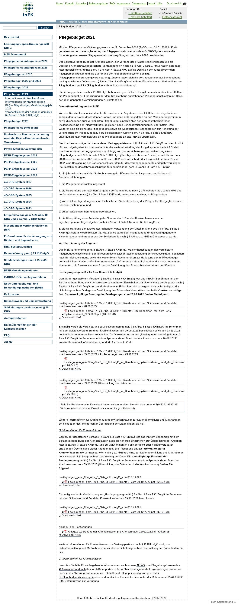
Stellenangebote (98, 3)
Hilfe (159, 3)
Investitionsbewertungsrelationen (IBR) (26, 227)
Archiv (8, 341)
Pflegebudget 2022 (16, 87)
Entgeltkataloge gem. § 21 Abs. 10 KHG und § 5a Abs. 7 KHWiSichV (26, 216)
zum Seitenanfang (222, 601)
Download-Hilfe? (71, 317)
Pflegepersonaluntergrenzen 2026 (25, 61)
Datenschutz (139, 3)
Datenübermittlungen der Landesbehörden (20, 326)
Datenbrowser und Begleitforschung (27, 300)
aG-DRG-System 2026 (18, 188)
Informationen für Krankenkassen (81, 558)
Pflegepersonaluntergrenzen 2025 (25, 67)
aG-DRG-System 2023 (18, 208)
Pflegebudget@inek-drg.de (78, 577)
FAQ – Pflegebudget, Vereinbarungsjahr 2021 (29, 107)
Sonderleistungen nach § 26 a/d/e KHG (25, 261)
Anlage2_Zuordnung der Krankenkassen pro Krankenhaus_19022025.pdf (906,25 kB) (118, 531)
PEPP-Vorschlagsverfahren (21, 270)
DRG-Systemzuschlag (18, 246)
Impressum (123, 3)
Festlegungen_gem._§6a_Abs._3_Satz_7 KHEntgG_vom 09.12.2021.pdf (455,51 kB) (118, 511)
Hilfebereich (128, 408)
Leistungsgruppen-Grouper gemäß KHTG (26, 45)
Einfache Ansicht (172, 16)
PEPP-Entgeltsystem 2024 (20, 168)
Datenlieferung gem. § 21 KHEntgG (26, 253)
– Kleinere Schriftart (140, 16)
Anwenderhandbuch (73, 569)
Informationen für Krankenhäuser (81, 430)
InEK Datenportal (15, 54)
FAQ (142, 565)
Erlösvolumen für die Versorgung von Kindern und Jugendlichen (28, 238)
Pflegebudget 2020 (16, 121)
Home (59, 3)
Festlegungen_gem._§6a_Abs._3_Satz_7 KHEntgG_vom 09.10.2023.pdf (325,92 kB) (118, 481)
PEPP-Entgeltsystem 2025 (20, 161)
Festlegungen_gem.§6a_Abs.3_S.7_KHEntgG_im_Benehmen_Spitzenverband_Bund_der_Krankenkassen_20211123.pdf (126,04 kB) (136, 364)
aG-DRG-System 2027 (18, 181)
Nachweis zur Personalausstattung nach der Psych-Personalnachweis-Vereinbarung (27, 138)
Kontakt (69, 3)
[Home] (28, 15)
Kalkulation (11, 294)
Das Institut (11, 37)
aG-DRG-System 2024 (18, 201)
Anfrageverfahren (15, 317)
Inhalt (151, 3)
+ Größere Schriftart (140, 12)
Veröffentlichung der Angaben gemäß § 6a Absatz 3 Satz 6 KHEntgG (28, 113)
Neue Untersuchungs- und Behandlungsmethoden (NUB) (23, 285)
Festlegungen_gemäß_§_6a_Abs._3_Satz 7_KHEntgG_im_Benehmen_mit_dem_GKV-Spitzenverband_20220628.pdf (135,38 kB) (118, 312)
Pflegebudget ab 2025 (18, 74)
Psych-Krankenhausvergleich (23, 148)
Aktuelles (81, 3)
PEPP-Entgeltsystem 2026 (20, 155)
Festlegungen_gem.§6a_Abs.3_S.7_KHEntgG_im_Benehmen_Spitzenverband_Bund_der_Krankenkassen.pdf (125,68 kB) (130, 392)
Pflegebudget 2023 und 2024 (22, 80)
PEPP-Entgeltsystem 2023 (20, 175)
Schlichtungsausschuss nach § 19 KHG (26, 309)
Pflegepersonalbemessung (21, 127)
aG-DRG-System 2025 (18, 195)
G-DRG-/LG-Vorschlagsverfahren (25, 277)
